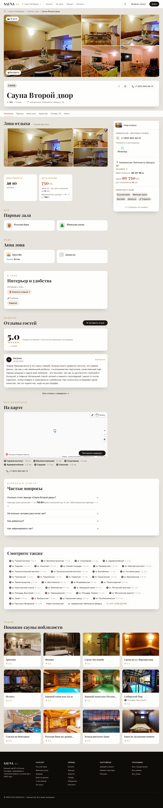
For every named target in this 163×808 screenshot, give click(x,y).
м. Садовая (19, 566)
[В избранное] (119, 86)
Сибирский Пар (133, 696)
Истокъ (10, 696)
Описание (8, 113)
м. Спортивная (86, 561)
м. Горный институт (22, 561)
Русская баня (41, 767)
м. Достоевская (54, 582)
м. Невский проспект (136, 566)
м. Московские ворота (124, 593)
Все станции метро (140, 767)
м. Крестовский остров (25, 587)
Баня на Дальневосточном (139, 736)
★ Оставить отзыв (95, 323)
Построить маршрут (92, 453)
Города (71, 777)
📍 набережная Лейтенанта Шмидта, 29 (45, 102)
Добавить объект (138, 4)
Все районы (137, 770)
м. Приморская (105, 566)
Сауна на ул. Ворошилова (138, 659)
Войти (154, 4)
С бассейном (41, 781)
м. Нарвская (76, 577)
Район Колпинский (54, 603)
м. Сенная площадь (74, 566)
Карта (66, 113)
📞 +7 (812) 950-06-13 (142, 86)
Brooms (49, 659)
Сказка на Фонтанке (18, 736)
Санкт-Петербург (16, 11)
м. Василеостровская (55, 561)
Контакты (80, 4)
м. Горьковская (104, 577)
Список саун (33, 11)
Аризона (11, 659)
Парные (20, 113)
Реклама (103, 774)
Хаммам (39, 774)
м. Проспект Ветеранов (25, 603)
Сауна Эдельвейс (94, 659)
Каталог (49, 4)
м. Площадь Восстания (24, 593)
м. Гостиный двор (133, 571)
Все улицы (136, 774)
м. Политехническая (108, 598)
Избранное (72, 781)
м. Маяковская (57, 587)
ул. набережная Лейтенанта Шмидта (85, 603)
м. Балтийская (104, 571)
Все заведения (116, 603)
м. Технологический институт (27, 571)
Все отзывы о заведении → (55, 393)
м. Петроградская (114, 582)
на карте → (122, 169)
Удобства (43, 113)
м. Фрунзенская (133, 577)
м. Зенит (18, 598)
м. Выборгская (43, 598)
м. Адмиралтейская (117, 561)
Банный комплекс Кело (59, 696)
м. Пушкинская (49, 577)
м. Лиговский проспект (122, 587)
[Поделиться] (125, 86)
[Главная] (5, 11)
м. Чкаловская (21, 577)
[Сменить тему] (125, 4)
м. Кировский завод (74, 598)
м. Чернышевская (58, 593)
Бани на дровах (42, 777)
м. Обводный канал (88, 587)
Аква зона (31, 113)
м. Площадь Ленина (90, 593)
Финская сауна (42, 770)
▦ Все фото (13, 72)
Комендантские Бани (97, 736)
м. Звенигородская (23, 582)
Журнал (70, 4)
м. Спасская (45, 566)
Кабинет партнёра (107, 770)
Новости (71, 774)
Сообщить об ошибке (137, 207)
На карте (59, 4)
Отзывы (55, 113)
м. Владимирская (83, 582)
